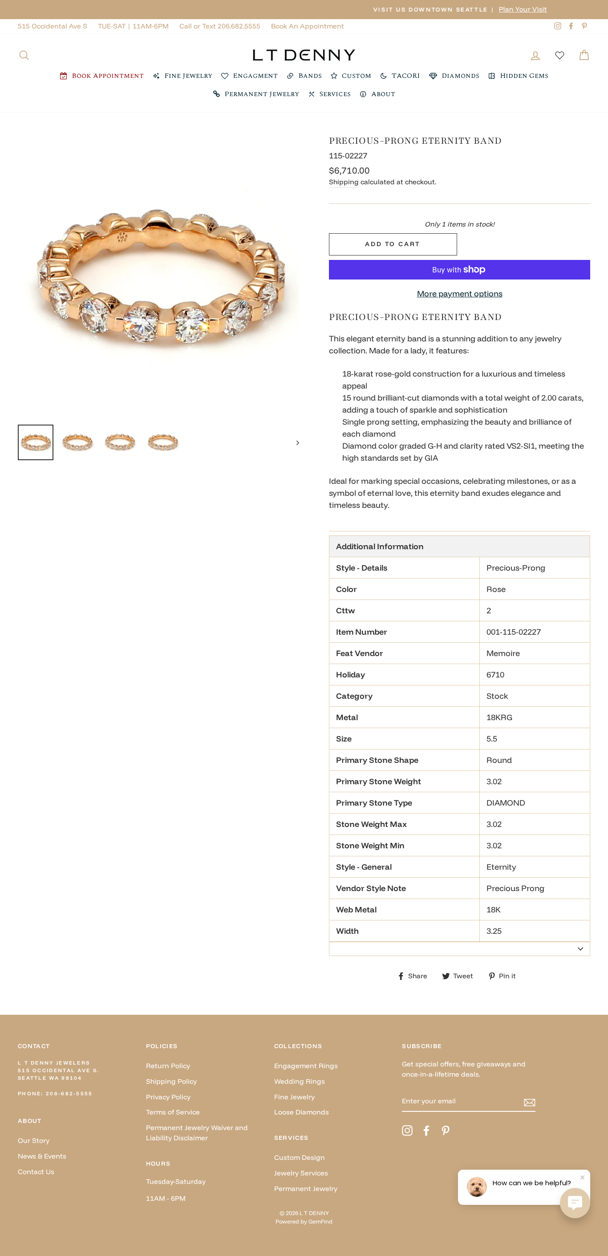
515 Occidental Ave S (52, 26)
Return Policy (168, 1066)
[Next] (293, 442)
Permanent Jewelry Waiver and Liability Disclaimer (197, 1132)
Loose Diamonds (301, 1112)
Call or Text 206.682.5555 (219, 26)
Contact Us (36, 1171)
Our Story (33, 1140)
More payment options (460, 293)
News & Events (42, 1156)
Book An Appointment (307, 26)
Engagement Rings (306, 1066)
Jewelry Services (301, 1173)
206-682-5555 (69, 1093)
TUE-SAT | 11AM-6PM (133, 26)
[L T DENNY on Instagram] (407, 1130)
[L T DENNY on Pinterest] (445, 1130)
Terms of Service (173, 1112)
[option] (304, 9)
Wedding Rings (299, 1081)
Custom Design (299, 1157)
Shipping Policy (171, 1081)
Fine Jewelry (294, 1097)
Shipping (344, 182)
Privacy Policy (168, 1097)
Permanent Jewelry (305, 1188)
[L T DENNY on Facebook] (426, 1130)
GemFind (320, 1221)
